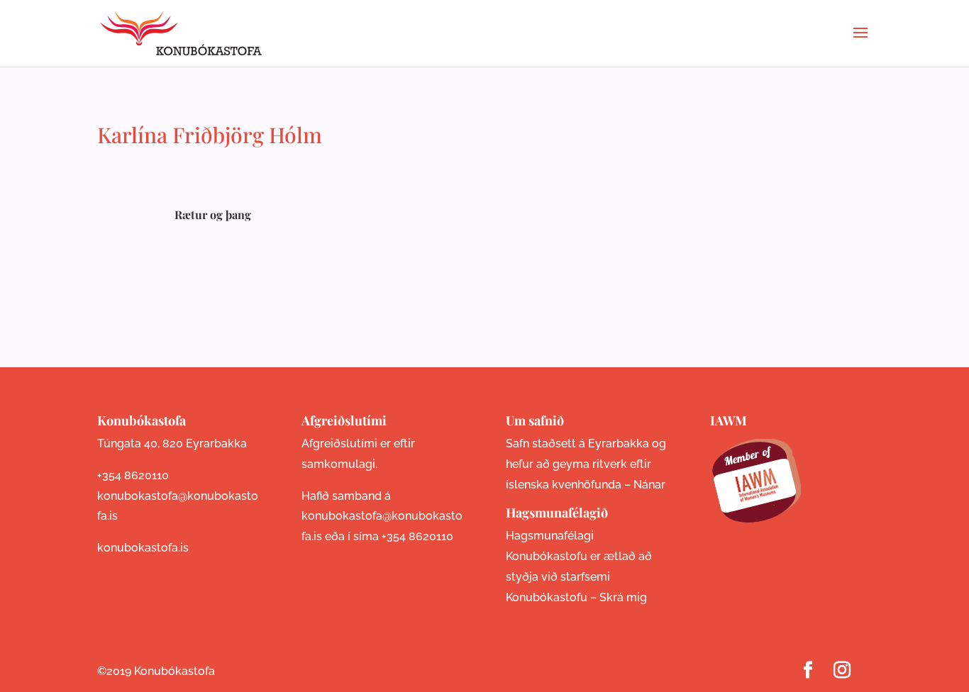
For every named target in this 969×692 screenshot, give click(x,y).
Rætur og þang (213, 214)
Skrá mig (623, 597)
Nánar (649, 484)
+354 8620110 (133, 475)
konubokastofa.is (143, 547)
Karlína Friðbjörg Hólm (209, 135)
